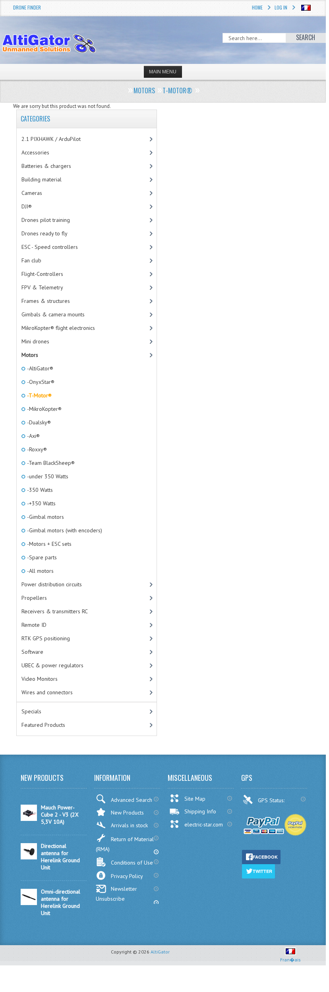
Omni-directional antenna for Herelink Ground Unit (60, 902)
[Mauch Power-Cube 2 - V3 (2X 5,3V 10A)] (29, 818)
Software (32, 651)
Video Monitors (39, 678)
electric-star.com (203, 824)
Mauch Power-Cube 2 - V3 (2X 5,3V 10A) (60, 814)
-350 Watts (39, 489)
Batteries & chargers (46, 166)
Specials (31, 711)
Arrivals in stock (129, 825)
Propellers (34, 597)
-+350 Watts (41, 503)
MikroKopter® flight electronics (58, 327)
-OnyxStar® (40, 381)
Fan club (31, 260)
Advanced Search (131, 799)
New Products (127, 812)
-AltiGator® (39, 368)
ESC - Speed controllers (49, 246)
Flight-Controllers (42, 273)
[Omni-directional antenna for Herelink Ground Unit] (29, 903)
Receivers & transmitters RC (54, 611)
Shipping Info (200, 811)
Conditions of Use (132, 862)
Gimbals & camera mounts (53, 314)
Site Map (194, 798)
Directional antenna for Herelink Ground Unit (60, 856)
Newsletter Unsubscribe (116, 893)
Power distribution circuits (51, 584)
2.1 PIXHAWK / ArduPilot (51, 139)
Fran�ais (290, 960)
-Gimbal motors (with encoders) (64, 530)
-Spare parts (41, 557)
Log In (281, 7)
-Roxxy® (36, 449)
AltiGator (160, 952)
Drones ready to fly (44, 233)
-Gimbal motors (45, 516)
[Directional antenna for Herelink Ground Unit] (29, 857)
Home (257, 7)
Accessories (35, 152)
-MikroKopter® (44, 408)
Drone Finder (27, 7)
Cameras (31, 192)
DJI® (26, 206)
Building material (41, 179)
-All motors (40, 570)
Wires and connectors (47, 692)
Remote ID (33, 624)
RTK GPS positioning (45, 638)
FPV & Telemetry (42, 287)
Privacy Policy (127, 876)
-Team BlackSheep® (50, 462)
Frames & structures (45, 300)
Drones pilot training (45, 219)
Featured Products (43, 724)
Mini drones (35, 341)
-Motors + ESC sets (49, 543)
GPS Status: (272, 800)
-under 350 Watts (47, 476)
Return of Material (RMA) (125, 844)
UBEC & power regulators (52, 665)
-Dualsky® (38, 422)
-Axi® (33, 435)
